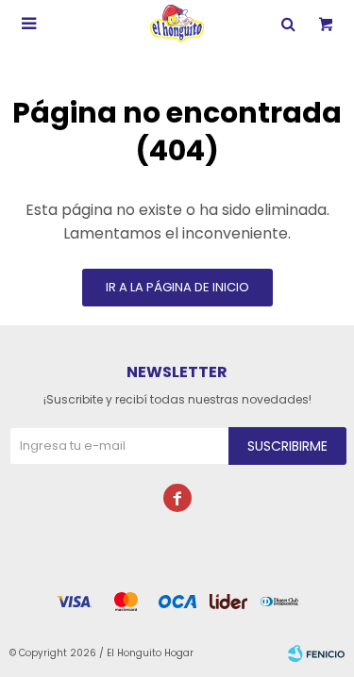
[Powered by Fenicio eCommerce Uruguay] (316, 653)
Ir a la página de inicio (177, 287)
